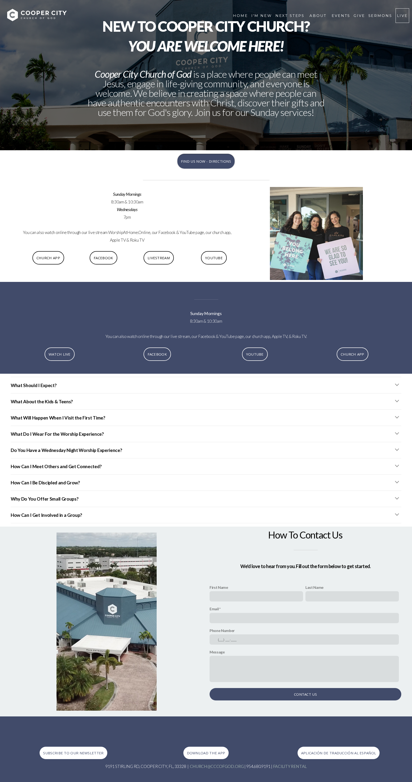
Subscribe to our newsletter (73, 753)
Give (359, 15)
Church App (352, 354)
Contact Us (305, 694)
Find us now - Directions (206, 161)
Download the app (206, 753)
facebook (103, 257)
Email (214, 608)
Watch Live (60, 354)
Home (240, 15)
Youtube (214, 257)
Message (217, 652)
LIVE (402, 15)
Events (341, 15)
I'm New (261, 15)
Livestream (159, 257)
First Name (219, 587)
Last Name (314, 587)
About (318, 15)
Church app (48, 257)
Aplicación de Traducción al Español (338, 753)
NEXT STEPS (290, 15)
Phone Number (222, 630)
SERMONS (380, 15)
